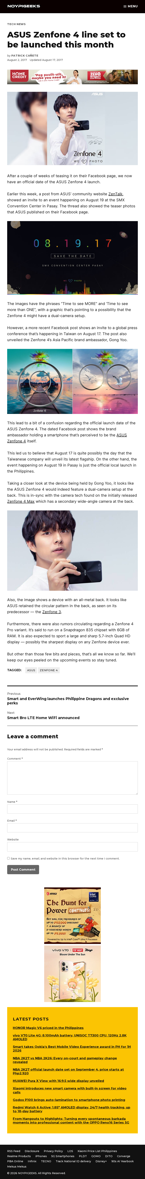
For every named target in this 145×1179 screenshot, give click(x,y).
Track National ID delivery (73, 1161)
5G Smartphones (62, 1156)
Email (12, 820)
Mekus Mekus (16, 1166)
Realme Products (19, 1156)
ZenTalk (115, 194)
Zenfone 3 (51, 612)
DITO (109, 1156)
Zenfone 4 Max (21, 501)
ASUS (31, 670)
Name (12, 802)
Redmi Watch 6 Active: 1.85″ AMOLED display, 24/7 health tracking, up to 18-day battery (71, 1109)
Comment (15, 758)
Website (13, 839)
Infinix (32, 1161)
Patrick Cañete (24, 55)
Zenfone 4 (49, 670)
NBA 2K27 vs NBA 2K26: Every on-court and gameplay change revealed (65, 1060)
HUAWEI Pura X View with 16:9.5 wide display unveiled (58, 1081)
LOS (70, 1151)
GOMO (96, 1156)
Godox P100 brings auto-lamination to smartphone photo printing (69, 1100)
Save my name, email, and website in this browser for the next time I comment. (65, 858)
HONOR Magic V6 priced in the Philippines (48, 1028)
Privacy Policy (53, 1151)
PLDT (83, 1156)
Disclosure (32, 1151)
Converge (123, 1156)
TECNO (46, 1161)
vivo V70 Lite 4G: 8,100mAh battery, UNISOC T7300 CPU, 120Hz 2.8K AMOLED (69, 1037)
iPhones (41, 1156)
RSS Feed (13, 1151)
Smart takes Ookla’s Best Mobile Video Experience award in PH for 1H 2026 (72, 1048)
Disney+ (101, 1161)
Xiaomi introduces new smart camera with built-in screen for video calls (69, 1090)
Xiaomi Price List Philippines (97, 1151)
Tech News (16, 24)
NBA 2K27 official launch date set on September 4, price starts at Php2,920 (68, 1071)
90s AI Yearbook (122, 1161)
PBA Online (15, 1161)
